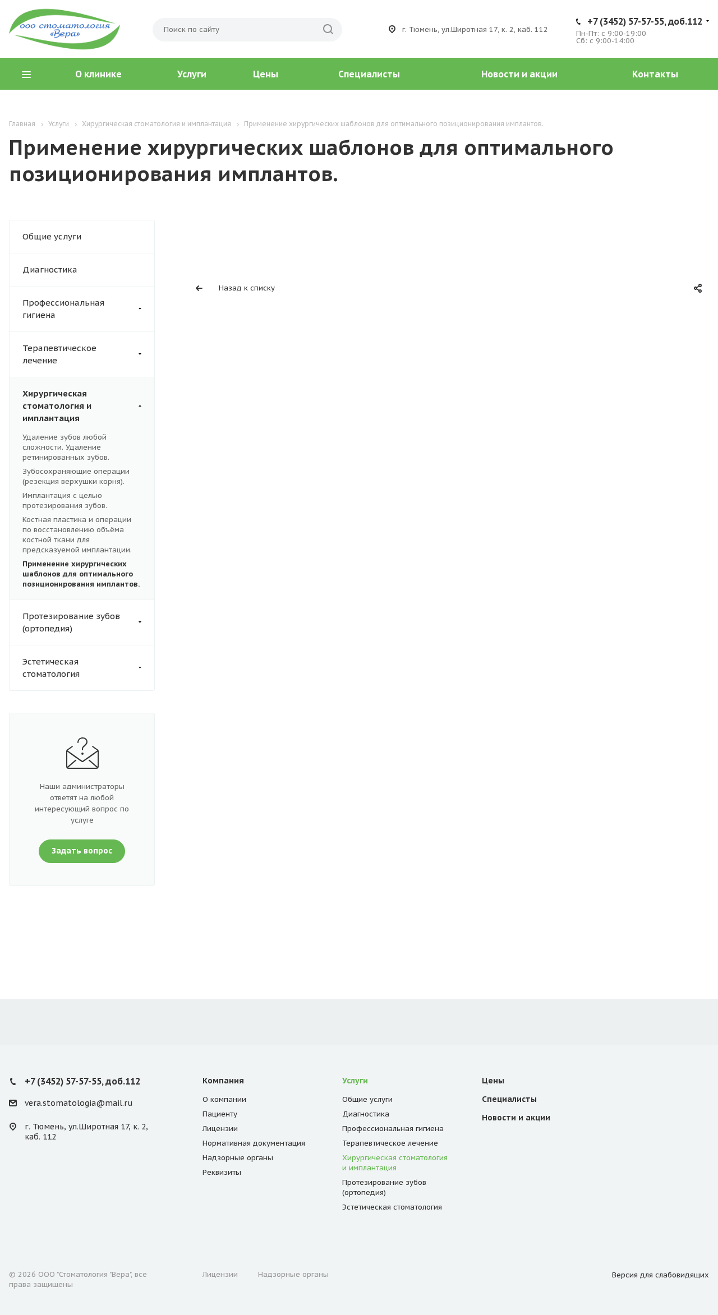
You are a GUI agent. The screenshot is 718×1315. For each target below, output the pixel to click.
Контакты (655, 74)
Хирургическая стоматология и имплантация (56, 405)
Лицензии (220, 1128)
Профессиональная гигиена (63, 308)
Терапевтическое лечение (59, 354)
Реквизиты (221, 1172)
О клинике (98, 74)
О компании (224, 1099)
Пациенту (219, 1114)
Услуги (191, 74)
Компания (223, 1081)
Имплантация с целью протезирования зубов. (64, 500)
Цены (265, 74)
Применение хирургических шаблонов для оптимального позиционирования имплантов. (81, 574)
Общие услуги (51, 236)
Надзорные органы (237, 1157)
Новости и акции (519, 74)
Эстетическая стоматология (51, 667)
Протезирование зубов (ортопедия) (71, 622)
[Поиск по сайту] (328, 29)
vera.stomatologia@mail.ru (78, 1104)
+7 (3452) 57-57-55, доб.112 (644, 21)
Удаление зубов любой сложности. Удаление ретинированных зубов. (65, 447)
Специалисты (369, 74)
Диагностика (49, 269)
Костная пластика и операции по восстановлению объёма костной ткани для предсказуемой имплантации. (77, 535)
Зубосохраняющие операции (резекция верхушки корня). (76, 476)
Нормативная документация (253, 1143)
